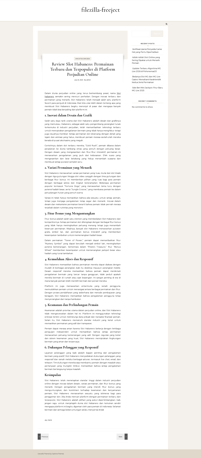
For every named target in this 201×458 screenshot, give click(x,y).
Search (157, 34)
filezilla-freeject (100, 9)
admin (88, 80)
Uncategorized (82, 59)
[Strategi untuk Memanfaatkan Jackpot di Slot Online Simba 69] (43, 437)
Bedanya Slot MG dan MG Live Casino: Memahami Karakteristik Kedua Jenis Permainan (146, 79)
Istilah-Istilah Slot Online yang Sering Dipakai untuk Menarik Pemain (146, 60)
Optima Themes (58, 454)
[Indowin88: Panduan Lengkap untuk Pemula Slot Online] (122, 437)
